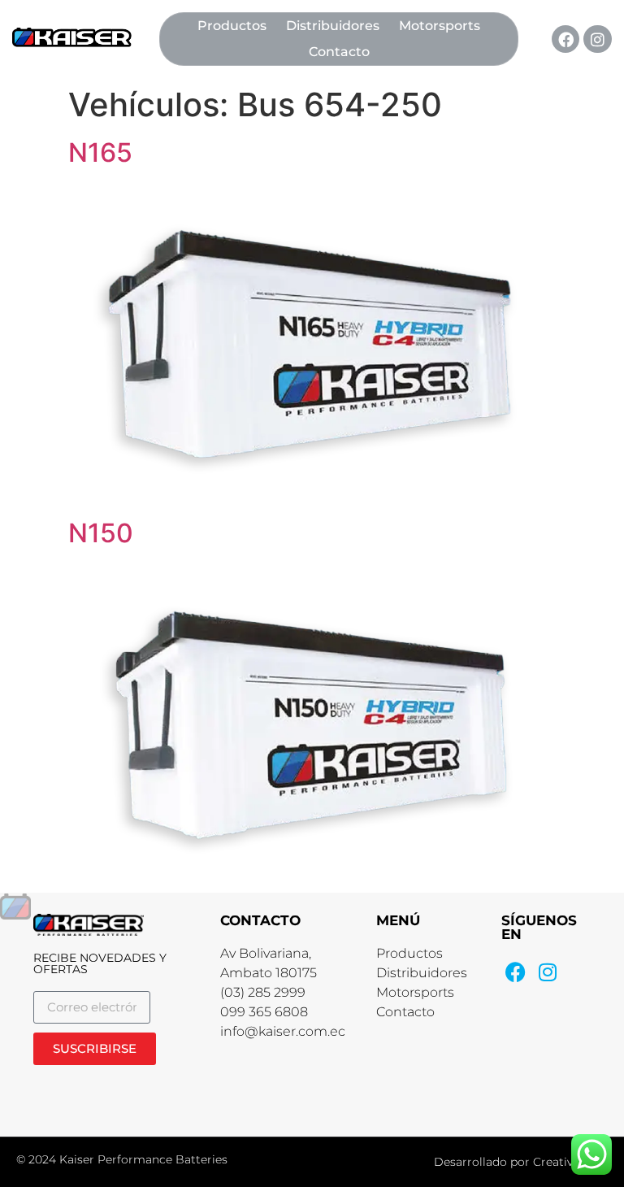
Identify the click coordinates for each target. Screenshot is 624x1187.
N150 (100, 533)
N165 (100, 152)
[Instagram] (597, 39)
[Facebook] (565, 39)
